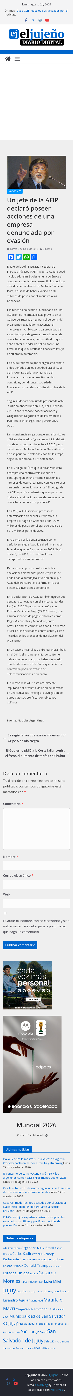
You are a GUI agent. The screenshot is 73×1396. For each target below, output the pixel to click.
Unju (28, 1348)
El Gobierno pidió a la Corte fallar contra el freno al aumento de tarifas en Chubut (35, 753)
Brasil (49, 1247)
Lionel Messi (61, 1291)
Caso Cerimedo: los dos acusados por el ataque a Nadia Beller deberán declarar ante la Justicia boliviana (34, 1207)
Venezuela (39, 1348)
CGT (34, 1254)
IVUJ (41, 1281)
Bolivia (41, 1248)
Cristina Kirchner (13, 1266)
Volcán (51, 1348)
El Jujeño (47, 249)
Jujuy (9, 1290)
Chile (40, 1254)
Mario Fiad (37, 1300)
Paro (66, 1323)
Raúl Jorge (29, 1331)
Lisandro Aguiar (16, 1300)
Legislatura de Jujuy (42, 1291)
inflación (33, 1281)
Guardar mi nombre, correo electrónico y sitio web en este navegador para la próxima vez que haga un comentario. (36, 926)
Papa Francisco (54, 1323)
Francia (34, 1273)
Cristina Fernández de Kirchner (42, 1259)
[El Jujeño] (7, 58)
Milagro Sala (23, 1309)
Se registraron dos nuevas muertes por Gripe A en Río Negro (37, 738)
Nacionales (15, 191)
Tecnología (9, 1348)
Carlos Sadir (21, 1253)
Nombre (10, 857)
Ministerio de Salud (43, 1309)
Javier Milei (52, 1281)
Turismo (20, 1348)
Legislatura (23, 1291)
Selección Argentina (56, 1341)
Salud (43, 1332)
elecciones (54, 1266)
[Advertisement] (36, 101)
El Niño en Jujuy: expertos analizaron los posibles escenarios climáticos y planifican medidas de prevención (34, 1221)
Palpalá (41, 1323)
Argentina (28, 1247)
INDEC (24, 1281)
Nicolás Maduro (27, 1323)
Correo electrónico (18, 875)
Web (6, 894)
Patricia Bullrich (11, 1332)
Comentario (13, 804)
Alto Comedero (12, 1248)
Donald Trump (36, 1265)
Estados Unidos (16, 1272)
